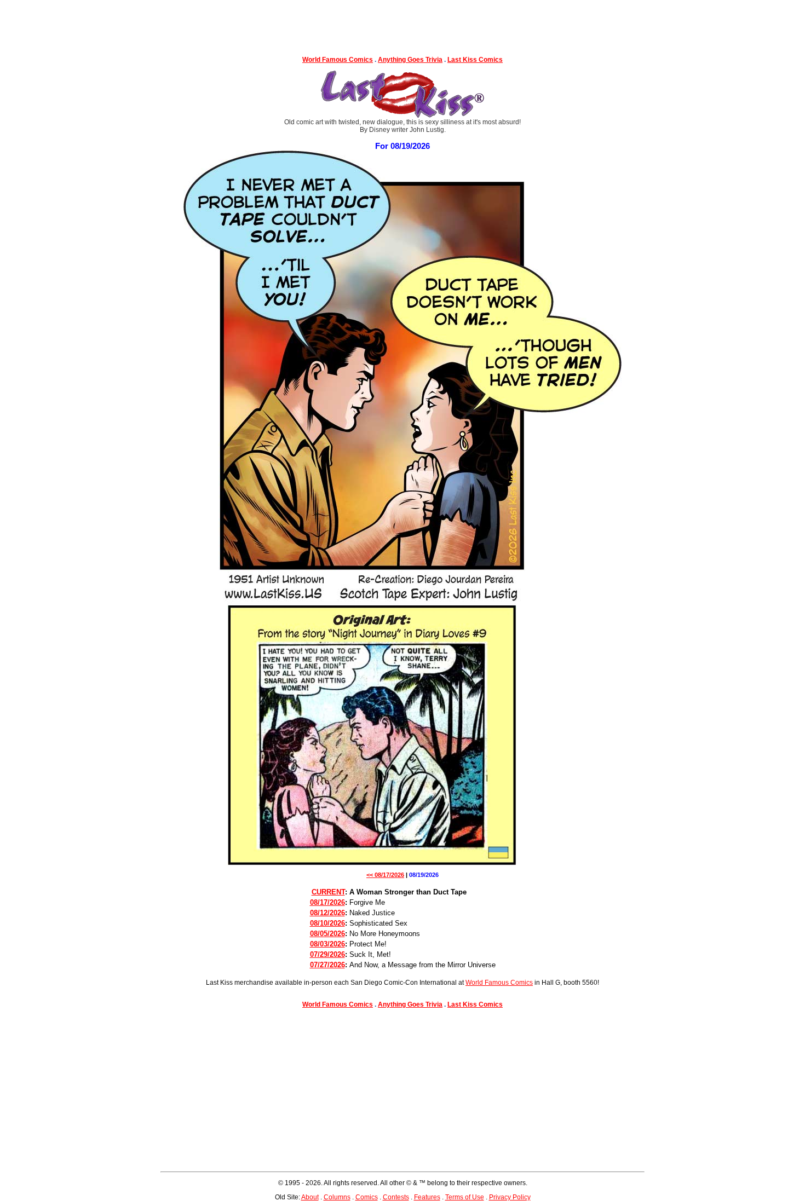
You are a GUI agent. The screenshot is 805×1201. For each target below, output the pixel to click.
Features (427, 1197)
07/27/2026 (327, 965)
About (310, 1197)
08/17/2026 (327, 902)
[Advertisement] (402, 24)
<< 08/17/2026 (385, 874)
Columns (337, 1197)
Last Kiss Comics (475, 59)
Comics (366, 1197)
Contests (396, 1197)
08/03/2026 (327, 944)
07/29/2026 (327, 954)
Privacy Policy (510, 1197)
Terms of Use (464, 1197)
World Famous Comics (337, 59)
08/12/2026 (327, 913)
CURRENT (328, 892)
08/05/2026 (327, 933)
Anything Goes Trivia (410, 59)
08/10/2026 (327, 923)
